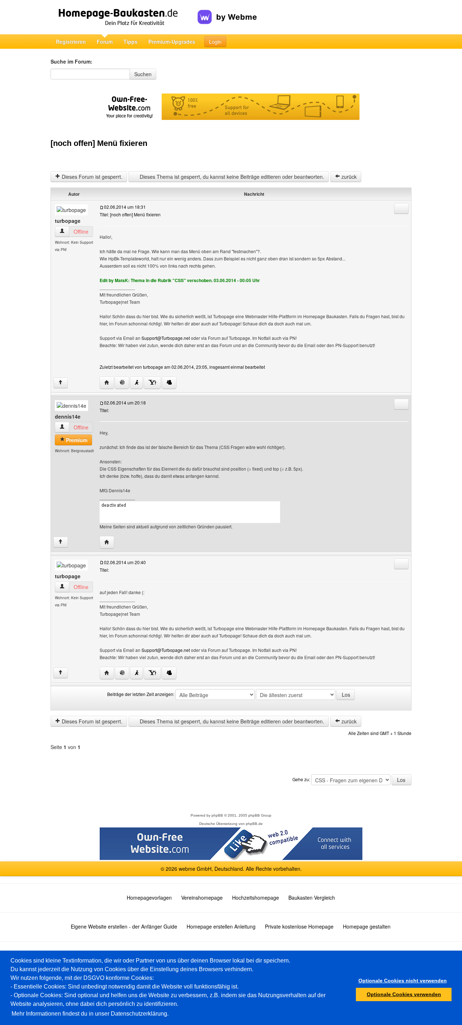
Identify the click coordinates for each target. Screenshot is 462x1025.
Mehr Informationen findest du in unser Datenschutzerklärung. (90, 1014)
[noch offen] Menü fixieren (99, 143)
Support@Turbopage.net (165, 338)
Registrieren (71, 41)
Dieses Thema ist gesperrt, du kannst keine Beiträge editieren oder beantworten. (231, 176)
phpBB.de (254, 824)
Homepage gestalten (367, 926)
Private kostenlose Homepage (299, 926)
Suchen (143, 74)
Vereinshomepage (202, 897)
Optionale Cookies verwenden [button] (404, 994)
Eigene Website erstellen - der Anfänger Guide (124, 926)
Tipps (130, 41)
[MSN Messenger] (169, 382)
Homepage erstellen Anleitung (221, 926)
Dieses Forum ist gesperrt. (91, 176)
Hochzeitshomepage (255, 897)
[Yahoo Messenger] (152, 382)
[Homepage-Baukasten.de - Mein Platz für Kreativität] (124, 17)
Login (215, 41)
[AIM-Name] (136, 382)
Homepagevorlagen (149, 897)
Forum (105, 41)
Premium (76, 440)
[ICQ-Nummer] (122, 382)
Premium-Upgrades (171, 41)
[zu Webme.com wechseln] (227, 11)
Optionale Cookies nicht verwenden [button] (402, 980)
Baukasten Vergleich (311, 897)
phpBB (217, 815)
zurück (348, 176)
